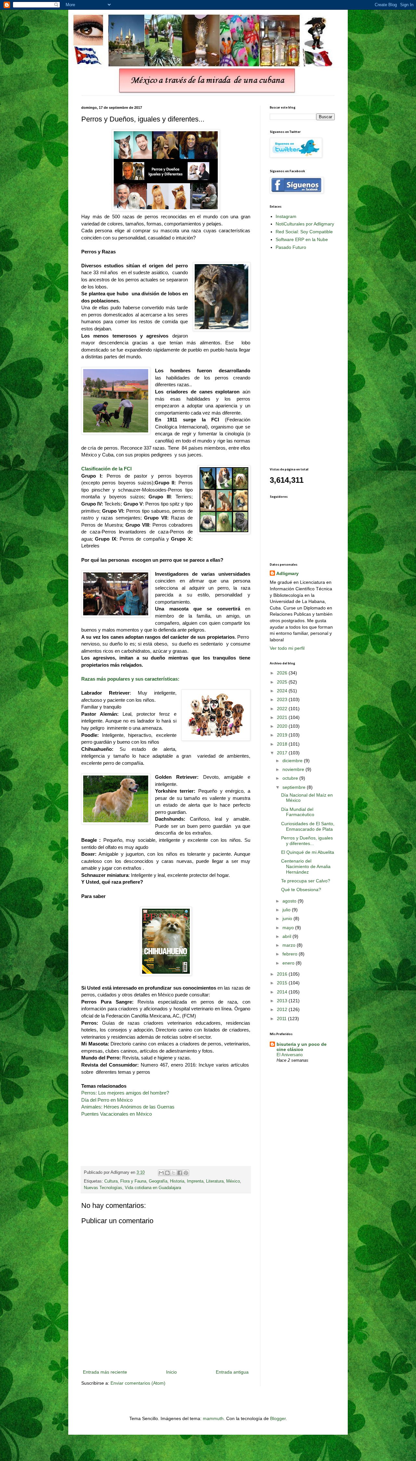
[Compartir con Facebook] (179, 1173)
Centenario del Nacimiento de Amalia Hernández (306, 866)
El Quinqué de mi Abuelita (307, 852)
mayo (288, 927)
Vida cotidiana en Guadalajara (153, 1187)
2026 (283, 672)
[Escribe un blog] (167, 1173)
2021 (283, 717)
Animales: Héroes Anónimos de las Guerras (128, 1106)
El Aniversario (290, 1054)
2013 (283, 1000)
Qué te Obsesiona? (301, 889)
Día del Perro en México (107, 1100)
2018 (283, 744)
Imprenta (195, 1181)
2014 (283, 991)
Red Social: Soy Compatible (304, 231)
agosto (290, 901)
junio (287, 918)
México (233, 1181)
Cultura (111, 1181)
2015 (283, 982)
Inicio (171, 1372)
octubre (290, 778)
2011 (282, 1018)
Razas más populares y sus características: (130, 679)
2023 (283, 699)
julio (287, 909)
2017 (283, 752)
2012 (283, 1009)
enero (289, 963)
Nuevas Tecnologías (103, 1187)
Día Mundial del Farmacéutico (297, 812)
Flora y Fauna (133, 1181)
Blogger (278, 1418)
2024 (283, 690)
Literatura (215, 1181)
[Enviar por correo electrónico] (161, 1173)
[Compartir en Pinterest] (186, 1173)
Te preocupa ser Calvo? (305, 880)
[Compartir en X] (173, 1173)
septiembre (294, 787)
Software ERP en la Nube (302, 239)
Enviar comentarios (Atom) (137, 1383)
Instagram (286, 216)
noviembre (294, 769)
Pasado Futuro (291, 247)
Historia (177, 1181)
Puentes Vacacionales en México (116, 1114)
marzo (289, 945)
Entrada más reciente (105, 1372)
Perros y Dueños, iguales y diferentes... (307, 840)
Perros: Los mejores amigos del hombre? (125, 1093)
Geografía (158, 1181)
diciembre (293, 760)
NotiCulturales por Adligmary (305, 223)
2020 (283, 726)
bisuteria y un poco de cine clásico (302, 1047)
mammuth (213, 1418)
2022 (283, 708)
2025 (283, 682)
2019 (283, 734)
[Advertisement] (296, 358)
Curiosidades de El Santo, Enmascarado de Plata (307, 826)
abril (287, 936)
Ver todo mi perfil (287, 648)
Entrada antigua (232, 1372)
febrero (290, 953)
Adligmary (287, 573)
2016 (283, 974)
